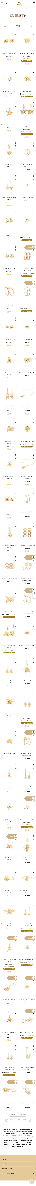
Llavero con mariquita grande (9, 1104)
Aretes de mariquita (9, 339)
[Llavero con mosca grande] (27, 1020)
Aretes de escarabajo (9, 233)
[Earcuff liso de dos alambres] (27, 220)
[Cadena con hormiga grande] (27, 845)
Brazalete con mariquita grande (9, 891)
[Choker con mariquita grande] (27, 393)
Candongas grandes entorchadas (27, 269)
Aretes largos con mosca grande (9, 646)
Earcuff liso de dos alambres (27, 234)
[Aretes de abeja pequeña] (9, 41)
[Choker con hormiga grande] (27, 464)
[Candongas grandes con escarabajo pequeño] (27, 599)
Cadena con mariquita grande (9, 546)
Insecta (17, 8)
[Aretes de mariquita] (9, 327)
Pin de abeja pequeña (27, 339)
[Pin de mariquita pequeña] (27, 986)
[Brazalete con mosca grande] (9, 701)
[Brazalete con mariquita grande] (9, 878)
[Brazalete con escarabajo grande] (9, 911)
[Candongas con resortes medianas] (27, 152)
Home (12, 8)
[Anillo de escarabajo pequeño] (9, 464)
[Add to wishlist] (15, 31)
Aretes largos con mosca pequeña (9, 681)
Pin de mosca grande (9, 611)
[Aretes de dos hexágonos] (9, 566)
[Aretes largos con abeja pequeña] (9, 185)
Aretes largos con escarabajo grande (9, 407)
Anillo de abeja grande (27, 53)
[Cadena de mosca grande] (27, 668)
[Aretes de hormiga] (9, 256)
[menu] (2, 3)
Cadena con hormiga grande (26, 858)
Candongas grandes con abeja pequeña (9, 305)
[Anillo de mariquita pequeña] (9, 807)
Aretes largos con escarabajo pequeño (27, 787)
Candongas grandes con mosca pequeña (26, 754)
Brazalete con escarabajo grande (9, 924)
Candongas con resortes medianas (26, 165)
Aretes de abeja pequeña (9, 53)
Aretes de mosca (9, 512)
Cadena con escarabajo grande (9, 960)
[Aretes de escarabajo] (9, 220)
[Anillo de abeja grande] (27, 41)
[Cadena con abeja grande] (9, 112)
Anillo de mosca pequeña (27, 645)
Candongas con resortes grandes (26, 305)
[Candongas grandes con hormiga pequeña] (27, 566)
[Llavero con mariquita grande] (9, 1090)
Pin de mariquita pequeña (27, 999)
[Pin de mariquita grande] (27, 360)
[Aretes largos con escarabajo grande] (9, 393)
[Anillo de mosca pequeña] (27, 633)
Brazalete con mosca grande (9, 714)
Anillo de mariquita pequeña (9, 820)
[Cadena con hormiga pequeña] (9, 774)
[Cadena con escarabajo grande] (9, 947)
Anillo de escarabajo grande (9, 373)
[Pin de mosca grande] (9, 599)
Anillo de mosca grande (9, 753)
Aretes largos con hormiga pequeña (9, 1068)
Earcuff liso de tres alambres (9, 92)
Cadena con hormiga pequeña (9, 787)
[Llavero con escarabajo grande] (27, 1090)
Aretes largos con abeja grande (27, 125)
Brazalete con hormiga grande (27, 891)
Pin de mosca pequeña (27, 819)
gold (8, 59)
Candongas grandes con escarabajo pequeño (26, 612)
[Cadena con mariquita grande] (9, 533)
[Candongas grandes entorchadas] (27, 256)
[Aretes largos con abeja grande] (27, 112)
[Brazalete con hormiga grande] (27, 878)
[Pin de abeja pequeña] (27, 327)
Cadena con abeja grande (9, 124)
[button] (17, 26)
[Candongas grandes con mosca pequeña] (27, 741)
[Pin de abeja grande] (27, 79)
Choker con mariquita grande (27, 407)
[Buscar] (7, 3)
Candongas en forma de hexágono (26, 513)
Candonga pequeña (27, 197)
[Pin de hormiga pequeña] (27, 947)
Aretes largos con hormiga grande (26, 714)
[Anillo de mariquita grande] (9, 429)
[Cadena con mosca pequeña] (9, 845)
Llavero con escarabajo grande (27, 1104)
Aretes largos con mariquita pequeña (27, 924)
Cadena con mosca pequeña (9, 858)
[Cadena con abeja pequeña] (9, 152)
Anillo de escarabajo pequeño (9, 477)
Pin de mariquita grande (26, 372)
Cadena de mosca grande (27, 680)
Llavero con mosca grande (27, 1032)
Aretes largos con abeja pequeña (9, 198)
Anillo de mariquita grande (9, 442)
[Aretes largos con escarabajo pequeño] (27, 774)
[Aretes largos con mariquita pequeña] (27, 911)
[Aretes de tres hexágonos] (27, 533)
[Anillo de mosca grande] (9, 741)
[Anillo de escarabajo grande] (9, 360)
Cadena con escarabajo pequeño (27, 1068)
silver (10, 59)
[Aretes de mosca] (9, 499)
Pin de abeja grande (27, 91)
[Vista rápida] (15, 35)
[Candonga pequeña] (27, 185)
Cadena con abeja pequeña (9, 165)
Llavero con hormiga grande (9, 1000)
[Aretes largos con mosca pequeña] (9, 668)
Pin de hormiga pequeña (27, 959)
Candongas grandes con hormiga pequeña (26, 579)
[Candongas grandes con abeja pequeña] (9, 291)
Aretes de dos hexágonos (9, 578)
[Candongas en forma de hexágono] (27, 499)
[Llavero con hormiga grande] (9, 986)
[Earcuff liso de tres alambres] (9, 79)
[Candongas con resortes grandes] (27, 291)
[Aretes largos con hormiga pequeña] (9, 1055)
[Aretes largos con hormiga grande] (27, 701)
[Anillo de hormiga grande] (27, 429)
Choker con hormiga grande (27, 477)
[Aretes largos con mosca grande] (9, 633)
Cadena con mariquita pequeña (9, 1033)
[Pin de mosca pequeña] (27, 807)
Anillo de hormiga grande (27, 441)
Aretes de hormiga (9, 268)
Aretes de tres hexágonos (27, 545)
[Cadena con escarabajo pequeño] (27, 1055)
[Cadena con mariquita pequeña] (9, 1020)
